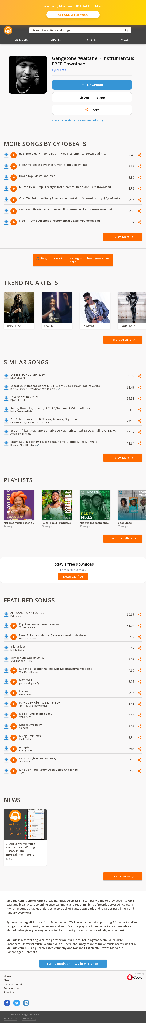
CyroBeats (59, 70)
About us (9, 992)
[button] (92, 110)
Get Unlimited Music (73, 15)
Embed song (95, 120)
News (7, 980)
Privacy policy (29, 1018)
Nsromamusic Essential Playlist (19, 523)
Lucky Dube (13, 326)
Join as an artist (13, 984)
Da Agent (88, 326)
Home (7, 976)
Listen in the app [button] (92, 97)
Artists (90, 39)
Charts (55, 39)
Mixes (125, 39)
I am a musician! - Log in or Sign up (73, 963)
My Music (21, 39)
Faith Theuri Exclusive (56, 523)
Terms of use (10, 1018)
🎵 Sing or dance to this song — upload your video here (73, 260)
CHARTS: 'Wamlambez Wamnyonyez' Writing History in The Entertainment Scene (20, 849)
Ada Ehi (49, 326)
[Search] (126, 30)
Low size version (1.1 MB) (68, 120)
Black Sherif (128, 326)
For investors (11, 988)
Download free (73, 576)
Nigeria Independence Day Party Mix (95, 523)
